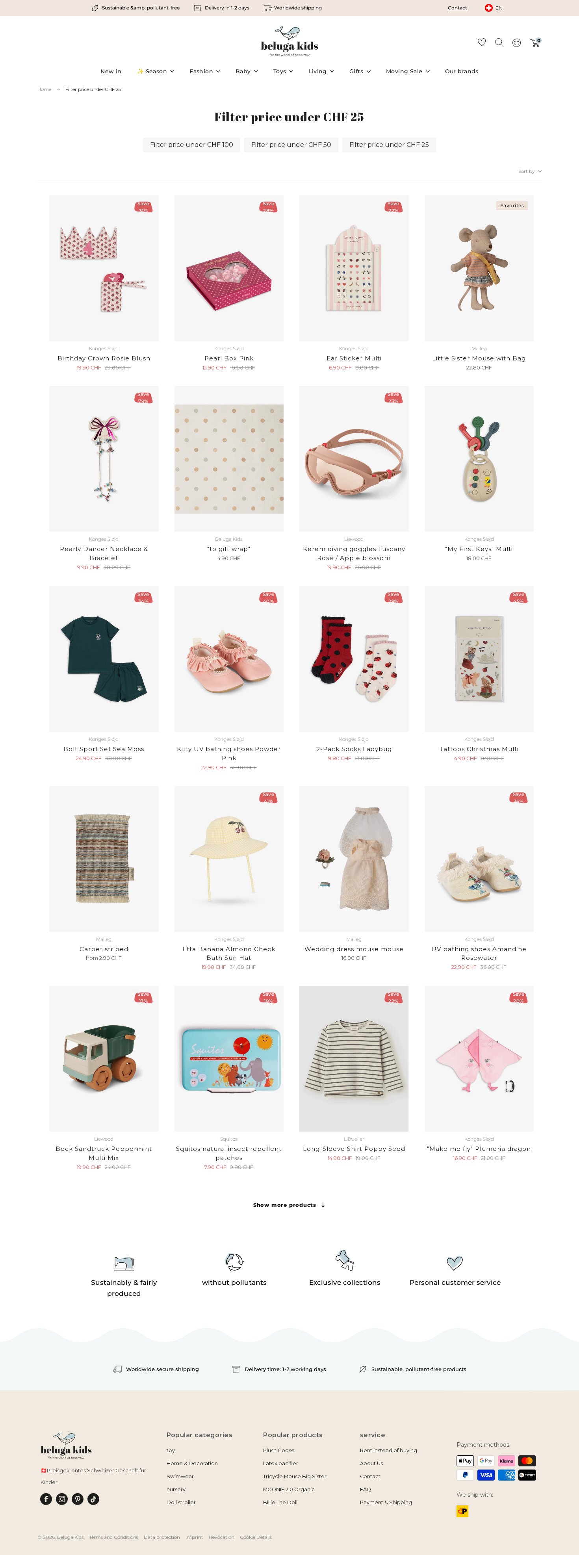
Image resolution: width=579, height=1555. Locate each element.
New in (111, 71)
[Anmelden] (516, 45)
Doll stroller (181, 1502)
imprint (194, 1537)
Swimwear (180, 1476)
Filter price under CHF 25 (93, 89)
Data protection (162, 1537)
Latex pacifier (280, 1463)
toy (171, 1450)
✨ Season (152, 71)
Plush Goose (279, 1450)
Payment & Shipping (386, 1502)
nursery (176, 1489)
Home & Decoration (192, 1463)
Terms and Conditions (113, 1537)
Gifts (356, 71)
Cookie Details (256, 1537)
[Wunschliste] (482, 43)
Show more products (284, 1205)
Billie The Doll (280, 1502)
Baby (243, 71)
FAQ (365, 1489)
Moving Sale (404, 71)
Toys (279, 71)
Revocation (221, 1537)
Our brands (462, 71)
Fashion (201, 71)
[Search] (499, 42)
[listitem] (136, 8)
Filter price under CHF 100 (191, 144)
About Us (371, 1463)
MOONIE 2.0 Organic (289, 1489)
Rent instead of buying (388, 1450)
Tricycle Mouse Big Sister (295, 1476)
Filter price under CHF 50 (291, 144)
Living (317, 71)
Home (44, 89)
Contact (457, 8)
